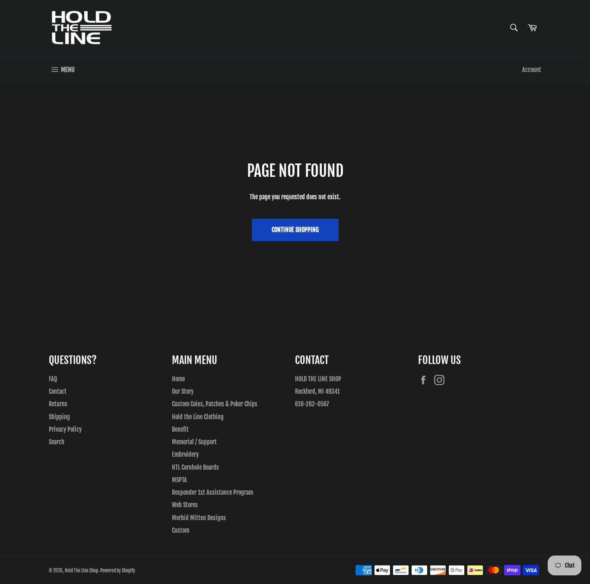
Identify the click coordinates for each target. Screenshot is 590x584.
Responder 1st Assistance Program (212, 492)
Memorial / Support (194, 442)
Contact (58, 391)
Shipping (59, 417)
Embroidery (185, 454)
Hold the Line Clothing (198, 417)
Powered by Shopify (117, 571)
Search (56, 442)
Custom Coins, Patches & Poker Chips (214, 404)
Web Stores (185, 505)
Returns (58, 404)
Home (178, 379)
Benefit (180, 429)
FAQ (53, 379)
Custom (180, 530)
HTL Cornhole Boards (195, 467)
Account (531, 69)
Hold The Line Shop (81, 571)
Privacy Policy (65, 429)
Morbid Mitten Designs (199, 517)
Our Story (182, 391)
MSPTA (179, 480)
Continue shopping (295, 229)
